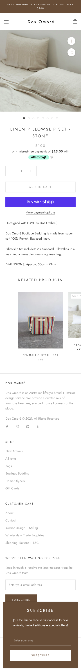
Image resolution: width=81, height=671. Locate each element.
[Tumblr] (38, 426)
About (9, 513)
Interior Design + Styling (21, 528)
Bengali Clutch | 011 (40, 355)
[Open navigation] (6, 21)
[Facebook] (7, 426)
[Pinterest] (27, 426)
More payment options (40, 212)
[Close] (72, 607)
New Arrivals (14, 451)
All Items (10, 458)
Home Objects (15, 481)
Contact (10, 520)
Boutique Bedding (17, 473)
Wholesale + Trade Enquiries (24, 535)
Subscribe (40, 655)
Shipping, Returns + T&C (22, 542)
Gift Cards (12, 488)
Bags (8, 466)
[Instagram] (17, 426)
